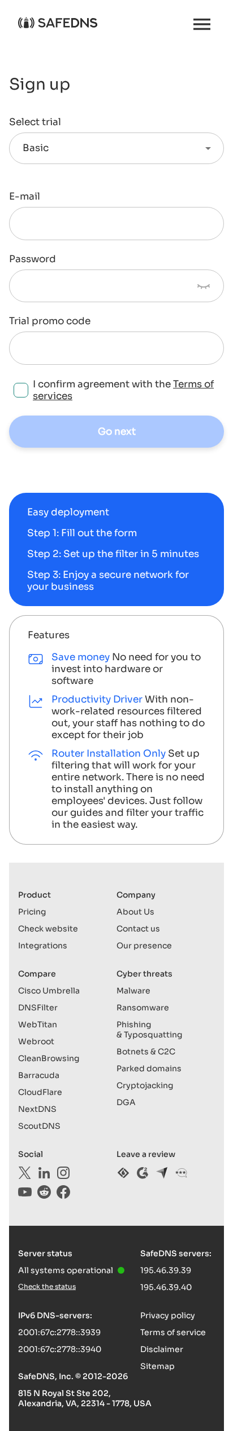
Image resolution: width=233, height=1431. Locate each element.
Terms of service (173, 1332)
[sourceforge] (123, 1173)
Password (32, 259)
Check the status (47, 1286)
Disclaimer (161, 1349)
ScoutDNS (39, 1126)
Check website (48, 929)
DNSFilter (38, 1007)
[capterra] (162, 1173)
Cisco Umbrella (49, 991)
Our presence (144, 945)
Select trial (35, 122)
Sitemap (157, 1366)
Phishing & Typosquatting (149, 1029)
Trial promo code (49, 321)
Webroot (36, 1041)
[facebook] (63, 1192)
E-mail (24, 196)
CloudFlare (40, 1092)
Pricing (32, 912)
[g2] (142, 1173)
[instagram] (63, 1173)
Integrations (42, 945)
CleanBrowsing (48, 1058)
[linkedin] (44, 1173)
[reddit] (44, 1192)
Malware (133, 991)
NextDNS (37, 1109)
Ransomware (142, 1007)
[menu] (202, 24)
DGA (126, 1102)
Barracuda (38, 1075)
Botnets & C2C (145, 1051)
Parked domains (149, 1068)
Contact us (138, 929)
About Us (135, 912)
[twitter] (25, 1173)
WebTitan (37, 1024)
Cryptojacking (144, 1085)
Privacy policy (167, 1315)
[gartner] (181, 1173)
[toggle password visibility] (203, 286)
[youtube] (25, 1192)
